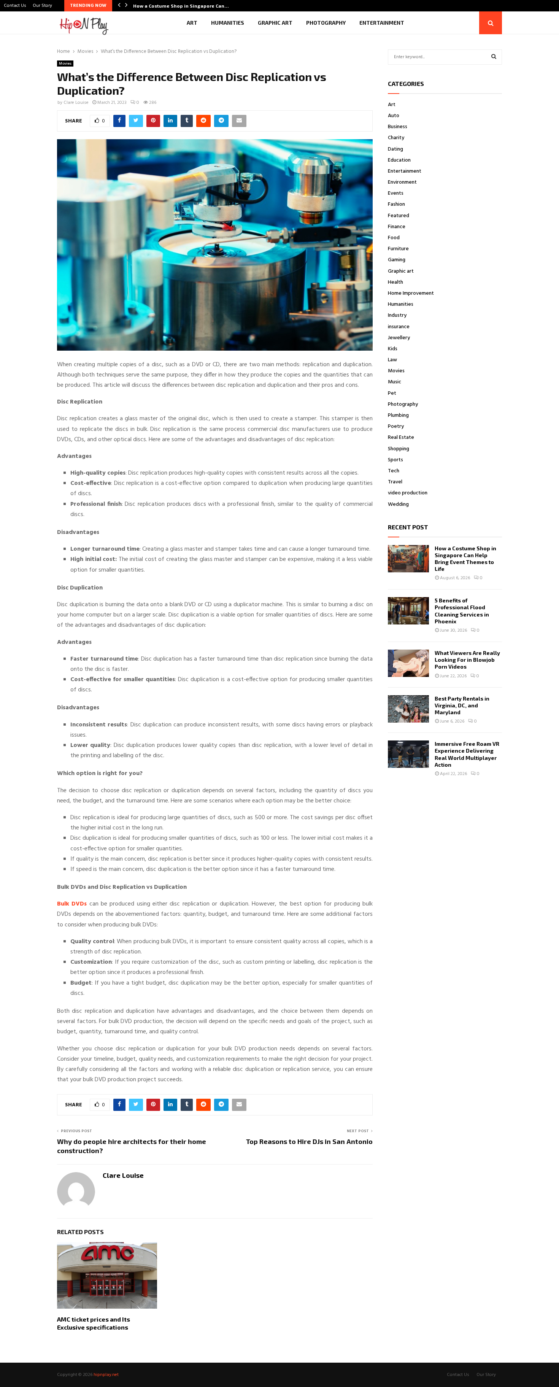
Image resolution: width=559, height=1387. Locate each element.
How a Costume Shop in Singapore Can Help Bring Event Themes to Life (465, 558)
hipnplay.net (106, 1375)
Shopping (398, 449)
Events (395, 193)
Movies (65, 63)
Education (399, 160)
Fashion (396, 204)
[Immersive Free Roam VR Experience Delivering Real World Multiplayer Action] (408, 754)
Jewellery (399, 338)
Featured (398, 215)
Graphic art (275, 22)
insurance (399, 327)
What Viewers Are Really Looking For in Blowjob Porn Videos (467, 660)
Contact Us (15, 6)
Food (394, 238)
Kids (392, 349)
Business (397, 126)
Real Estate (401, 437)
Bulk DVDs (72, 904)
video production (407, 493)
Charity (396, 137)
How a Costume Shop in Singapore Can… (181, 5)
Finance (396, 226)
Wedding (398, 504)
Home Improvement (411, 293)
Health (395, 282)
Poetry (396, 426)
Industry (397, 315)
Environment (402, 182)
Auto (393, 115)
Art (192, 22)
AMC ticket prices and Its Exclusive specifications (93, 1323)
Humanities (227, 22)
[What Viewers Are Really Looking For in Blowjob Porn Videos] (408, 663)
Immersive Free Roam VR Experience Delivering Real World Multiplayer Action (467, 754)
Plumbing (398, 415)
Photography (326, 22)
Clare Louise (76, 102)
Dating (395, 149)
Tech (393, 471)
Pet (392, 393)
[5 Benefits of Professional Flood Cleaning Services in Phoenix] (408, 610)
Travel (395, 482)
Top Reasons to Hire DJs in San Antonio (309, 1141)
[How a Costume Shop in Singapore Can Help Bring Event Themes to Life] (408, 558)
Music (394, 382)
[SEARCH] (494, 57)
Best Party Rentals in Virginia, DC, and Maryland (462, 705)
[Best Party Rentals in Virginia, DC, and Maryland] (408, 709)
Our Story (42, 6)
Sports (395, 460)
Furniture (398, 249)
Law (392, 360)
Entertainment (381, 22)
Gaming (396, 260)
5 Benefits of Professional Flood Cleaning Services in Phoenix (462, 610)
